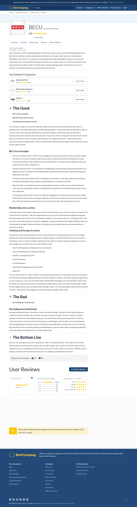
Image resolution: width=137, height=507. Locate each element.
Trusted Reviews (15, 481)
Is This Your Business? (51, 29)
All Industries (14, 484)
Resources (12, 470)
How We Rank (14, 474)
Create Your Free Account (85, 467)
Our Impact (49, 474)
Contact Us (49, 481)
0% (57, 384)
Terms (50, 503)
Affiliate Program (51, 491)
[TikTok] (27, 499)
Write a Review (102, 8)
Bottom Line (33, 42)
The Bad (23, 42)
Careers (48, 484)
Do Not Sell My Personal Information (64, 503)
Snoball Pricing (81, 474)
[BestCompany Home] (18, 7)
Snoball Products (82, 470)
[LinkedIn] (24, 499)
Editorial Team (50, 477)
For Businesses (115, 8)
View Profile (80, 81)
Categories (90, 7)
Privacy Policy (43, 503)
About (80, 7)
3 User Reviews (38, 37)
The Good (14, 42)
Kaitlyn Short (18, 48)
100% (57, 382)
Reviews (44, 42)
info (32, 378)
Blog (10, 467)
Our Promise (49, 470)
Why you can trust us (116, 2)
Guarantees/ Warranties (18, 477)
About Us (48, 467)
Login (125, 8)
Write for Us (49, 487)
